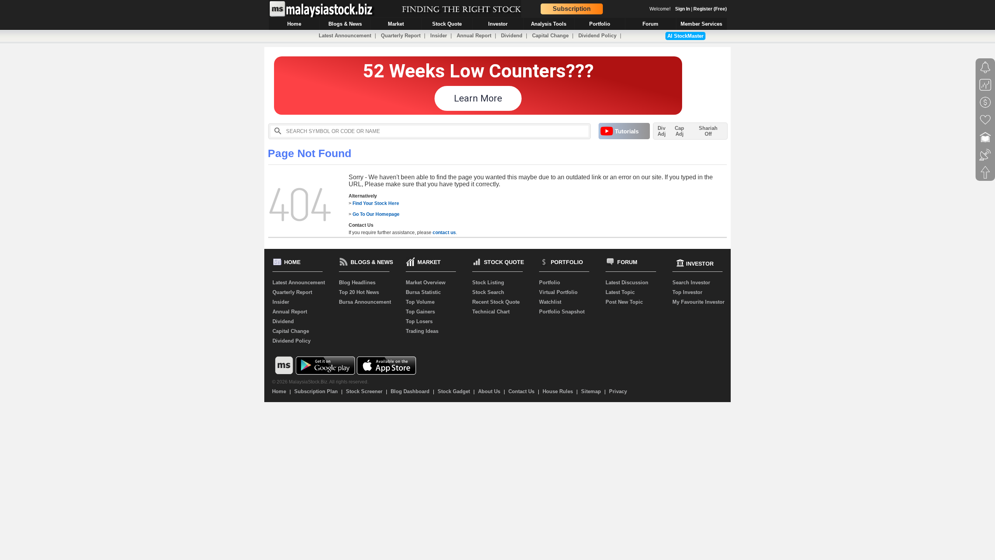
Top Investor (687, 292)
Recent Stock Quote (496, 302)
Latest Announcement (345, 35)
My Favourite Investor (698, 302)
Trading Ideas (422, 331)
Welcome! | (688, 9)
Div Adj (662, 131)
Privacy (618, 391)
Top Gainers (420, 312)
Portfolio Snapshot (562, 312)
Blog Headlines (357, 282)
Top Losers (419, 321)
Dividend (511, 35)
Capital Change (550, 35)
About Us (489, 391)
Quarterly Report (401, 35)
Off (708, 134)
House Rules (558, 391)
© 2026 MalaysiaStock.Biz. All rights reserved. (320, 382)
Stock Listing (488, 282)
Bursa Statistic (423, 292)
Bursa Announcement (365, 302)
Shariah (708, 131)
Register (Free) (710, 9)
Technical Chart (491, 312)
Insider (438, 35)
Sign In (682, 9)
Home (279, 391)
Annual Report (474, 35)
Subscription (572, 8)
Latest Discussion (627, 282)
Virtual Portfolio (558, 292)
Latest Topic (620, 292)
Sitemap (591, 391)
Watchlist (550, 302)
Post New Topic (624, 302)
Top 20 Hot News (359, 292)
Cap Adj (679, 131)
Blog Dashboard (410, 391)
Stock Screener (364, 391)
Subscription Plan (316, 391)
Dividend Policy (597, 35)
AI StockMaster (685, 36)
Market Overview (425, 282)
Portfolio (549, 282)
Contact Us (521, 391)
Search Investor (691, 282)
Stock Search (488, 292)
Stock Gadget (454, 391)
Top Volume (420, 302)
